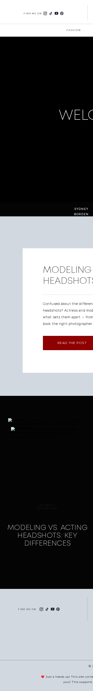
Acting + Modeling (47, 506)
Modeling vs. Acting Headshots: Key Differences (47, 535)
